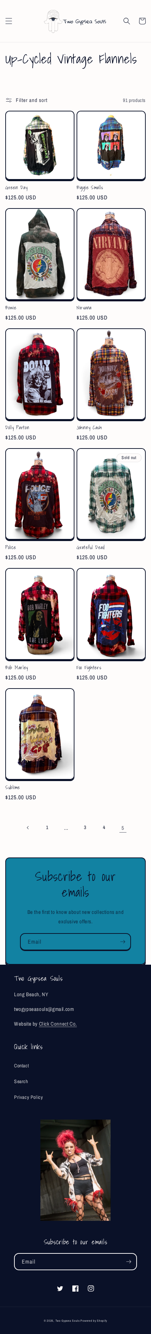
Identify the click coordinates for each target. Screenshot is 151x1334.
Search (21, 1081)
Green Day (16, 187)
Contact (21, 1065)
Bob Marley (16, 667)
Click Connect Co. (58, 1023)
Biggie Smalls (90, 187)
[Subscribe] (122, 941)
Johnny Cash (89, 427)
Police (10, 547)
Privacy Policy (28, 1097)
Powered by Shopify (93, 1321)
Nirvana (84, 308)
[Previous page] (28, 827)
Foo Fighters (89, 667)
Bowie (11, 308)
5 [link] (123, 828)
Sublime (12, 787)
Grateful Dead (90, 547)
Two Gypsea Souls (67, 1321)
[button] (9, 21)
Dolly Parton (17, 427)
